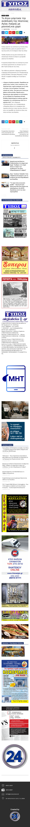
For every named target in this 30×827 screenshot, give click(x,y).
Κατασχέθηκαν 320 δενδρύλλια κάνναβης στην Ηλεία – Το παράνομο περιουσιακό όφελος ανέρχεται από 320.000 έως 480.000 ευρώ (15, 449)
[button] (28, 9)
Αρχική (3, 13)
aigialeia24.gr (6, 29)
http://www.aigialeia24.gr (15, 145)
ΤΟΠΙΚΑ (7, 13)
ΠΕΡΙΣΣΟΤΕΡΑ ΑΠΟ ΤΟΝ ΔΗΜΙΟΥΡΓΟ (11, 157)
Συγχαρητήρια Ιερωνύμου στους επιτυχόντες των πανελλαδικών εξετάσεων (8, 132)
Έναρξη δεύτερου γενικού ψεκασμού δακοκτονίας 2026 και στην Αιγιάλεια (14, 478)
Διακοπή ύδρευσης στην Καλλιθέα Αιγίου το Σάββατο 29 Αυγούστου (13, 472)
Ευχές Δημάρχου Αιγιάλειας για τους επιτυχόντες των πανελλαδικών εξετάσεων (21, 133)
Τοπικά (12, 13)
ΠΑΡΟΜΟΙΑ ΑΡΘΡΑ (7, 155)
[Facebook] (15, 148)
